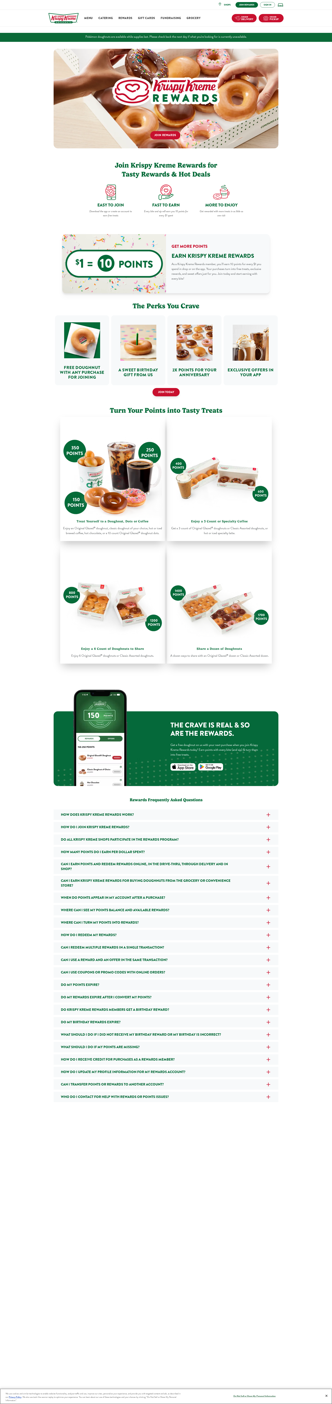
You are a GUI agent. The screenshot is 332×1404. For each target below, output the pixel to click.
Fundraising (171, 18)
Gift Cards (146, 18)
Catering (105, 18)
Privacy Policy (15, 1397)
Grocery (194, 18)
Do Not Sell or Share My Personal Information (254, 1396)
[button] (225, 5)
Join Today (166, 392)
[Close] (326, 1396)
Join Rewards (165, 135)
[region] (166, 1396)
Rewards (125, 18)
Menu (88, 18)
